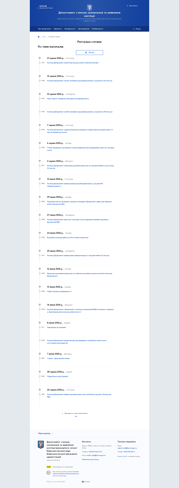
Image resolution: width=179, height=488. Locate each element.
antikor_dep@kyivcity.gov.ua (96, 455)
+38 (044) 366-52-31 (95, 452)
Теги (44, 37)
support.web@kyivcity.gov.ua (127, 448)
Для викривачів (83, 29)
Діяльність (58, 29)
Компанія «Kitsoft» (122, 456)
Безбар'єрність (97, 29)
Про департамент (44, 29)
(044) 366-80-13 (129, 452)
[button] (89, 52)
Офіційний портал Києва (90, 459)
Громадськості (70, 29)
